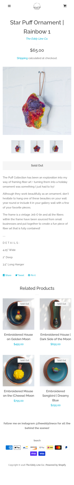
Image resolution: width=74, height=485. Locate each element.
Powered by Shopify (56, 465)
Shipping (22, 58)
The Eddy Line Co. (37, 38)
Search (37, 440)
